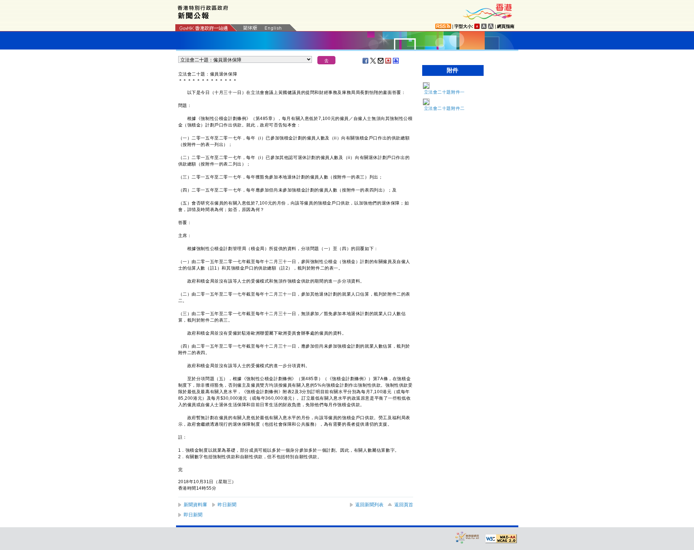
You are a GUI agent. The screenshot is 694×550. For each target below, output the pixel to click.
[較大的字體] (484, 26)
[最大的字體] (491, 26)
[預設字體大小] (477, 26)
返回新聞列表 (369, 504)
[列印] (396, 61)
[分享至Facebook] (366, 61)
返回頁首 (403, 504)
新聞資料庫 (195, 504)
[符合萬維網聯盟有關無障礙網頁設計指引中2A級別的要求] (501, 538)
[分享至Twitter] (373, 61)
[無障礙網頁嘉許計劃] (467, 537)
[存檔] (388, 61)
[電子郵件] (381, 61)
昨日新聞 (227, 504)
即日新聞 (193, 514)
